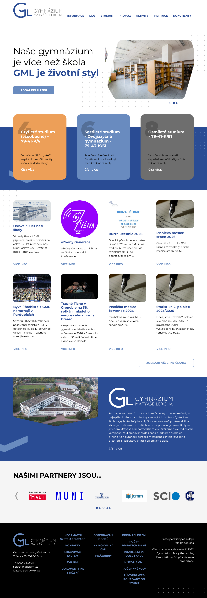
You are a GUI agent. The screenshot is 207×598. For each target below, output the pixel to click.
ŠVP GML (73, 562)
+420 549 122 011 (23, 562)
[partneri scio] (166, 496)
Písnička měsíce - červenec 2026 (124, 309)
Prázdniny (103, 555)
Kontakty (72, 545)
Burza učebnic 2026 (125, 234)
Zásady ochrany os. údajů (178, 539)
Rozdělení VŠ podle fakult (134, 553)
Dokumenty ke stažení (72, 570)
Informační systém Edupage (72, 537)
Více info (20, 264)
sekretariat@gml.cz (25, 566)
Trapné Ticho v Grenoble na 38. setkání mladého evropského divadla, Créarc (78, 311)
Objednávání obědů (103, 537)
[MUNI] (69, 496)
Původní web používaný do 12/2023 (134, 579)
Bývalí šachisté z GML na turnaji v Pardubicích (31, 311)
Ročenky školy (134, 568)
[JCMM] (134, 496)
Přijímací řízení (134, 535)
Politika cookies (184, 542)
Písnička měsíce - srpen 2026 (171, 235)
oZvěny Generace (76, 242)
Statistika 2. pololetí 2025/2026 (173, 309)
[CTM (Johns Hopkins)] (101, 496)
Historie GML (134, 562)
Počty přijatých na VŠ (134, 543)
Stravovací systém (73, 553)
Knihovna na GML (103, 547)
